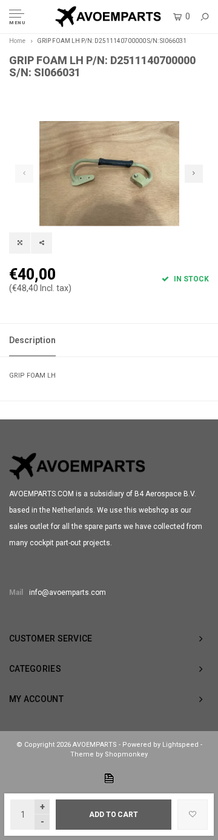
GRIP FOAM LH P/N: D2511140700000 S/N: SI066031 (112, 41)
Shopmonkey (126, 754)
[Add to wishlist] (192, 814)
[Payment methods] (109, 778)
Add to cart (113, 814)
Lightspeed (180, 745)
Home (17, 41)
